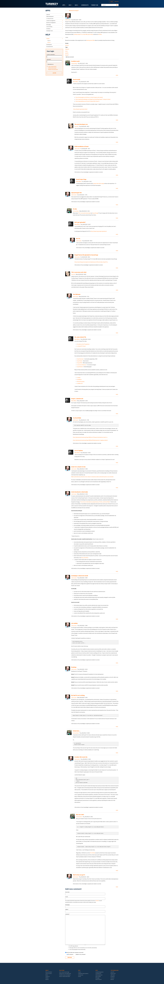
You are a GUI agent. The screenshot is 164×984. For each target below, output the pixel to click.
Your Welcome (76, 294)
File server (112, 977)
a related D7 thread (81, 346)
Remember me (50, 64)
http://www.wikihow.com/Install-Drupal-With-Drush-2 (87, 101)
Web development (50, 16)
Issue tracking (49, 26)
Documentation (49, 46)
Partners (46, 977)
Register (117, 1)
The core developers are (81, 124)
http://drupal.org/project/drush (80, 109)
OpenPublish (80, 366)
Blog (76, 5)
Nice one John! (80, 814)
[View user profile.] (68, 16)
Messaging (48, 24)
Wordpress (113, 976)
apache (66, 53)
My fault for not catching (78, 695)
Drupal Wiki (79, 362)
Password (49, 59)
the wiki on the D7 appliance (83, 344)
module (78, 377)
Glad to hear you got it (79, 875)
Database (48, 28)
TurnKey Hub (94, 5)
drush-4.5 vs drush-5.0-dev (78, 467)
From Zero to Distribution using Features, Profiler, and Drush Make (95, 501)
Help (69, 5)
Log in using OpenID (52, 66)
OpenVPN (112, 972)
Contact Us (47, 976)
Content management (50, 20)
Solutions (61, 970)
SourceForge (95, 213)
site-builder (74, 623)
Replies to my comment (80, 954)
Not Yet (78, 238)
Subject (66, 909)
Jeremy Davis (74, 63)
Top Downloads (115, 970)
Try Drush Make (77, 418)
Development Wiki (90, 40)
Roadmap (73, 667)
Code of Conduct (48, 973)
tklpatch (67, 49)
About (47, 970)
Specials (48, 14)
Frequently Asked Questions (83, 973)
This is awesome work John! (78, 272)
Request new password (53, 69)
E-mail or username (51, 54)
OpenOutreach (80, 359)
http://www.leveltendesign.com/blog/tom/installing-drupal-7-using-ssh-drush (92, 99)
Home (66, 10)
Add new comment (70, 57)
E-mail (66, 896)
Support (49, 40)
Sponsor (47, 979)
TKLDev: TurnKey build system (64, 976)
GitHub (100, 34)
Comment (67, 914)
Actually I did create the (81, 757)
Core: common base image (64, 972)
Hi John (75, 209)
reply (117, 75)
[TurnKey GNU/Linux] (51, 5)
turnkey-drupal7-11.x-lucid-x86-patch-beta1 (83, 34)
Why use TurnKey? (48, 972)
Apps (63, 5)
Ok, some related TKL (80, 337)
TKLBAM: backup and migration (65, 975)
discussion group (80, 381)
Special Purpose (98, 979)
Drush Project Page (81, 179)
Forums (47, 38)
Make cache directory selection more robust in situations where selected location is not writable (92, 476)
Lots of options (79, 450)
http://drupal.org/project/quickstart (99, 231)
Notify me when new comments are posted (74, 952)
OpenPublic (79, 360)
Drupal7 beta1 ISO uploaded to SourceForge (86, 255)
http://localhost (84, 557)
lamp (66, 51)
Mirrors (46, 975)
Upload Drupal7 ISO (76, 192)
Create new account (52, 68)
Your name (67, 892)
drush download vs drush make (79, 492)
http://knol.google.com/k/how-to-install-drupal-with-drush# (89, 97)
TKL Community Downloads (84, 213)
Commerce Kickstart (81, 364)
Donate (79, 976)
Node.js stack (113, 973)
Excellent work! (75, 61)
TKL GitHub (92, 852)
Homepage (67, 904)
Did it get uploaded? (80, 222)
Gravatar (97, 900)
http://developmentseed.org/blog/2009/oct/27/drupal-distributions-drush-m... (90, 437)
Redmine (112, 979)
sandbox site (80, 383)
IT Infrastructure (49, 18)
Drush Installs (76, 79)
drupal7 (67, 55)
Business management (51, 22)
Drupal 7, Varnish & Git (77, 398)
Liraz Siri (76, 126)
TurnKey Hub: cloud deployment (65, 973)
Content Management (99, 972)
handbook (79, 379)
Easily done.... (76, 731)
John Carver (67, 19)
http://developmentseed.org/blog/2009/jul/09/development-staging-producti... (90, 440)
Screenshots (85, 5)
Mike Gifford (75, 81)
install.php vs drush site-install (79, 575)
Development (49, 44)
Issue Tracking (98, 976)
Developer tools (49, 30)
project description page (98, 183)
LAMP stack (113, 975)
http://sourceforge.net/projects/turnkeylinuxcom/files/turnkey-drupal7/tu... (91, 262)
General (67, 45)
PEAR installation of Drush (81, 146)
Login (111, 1)
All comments (70, 954)
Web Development (99, 975)
